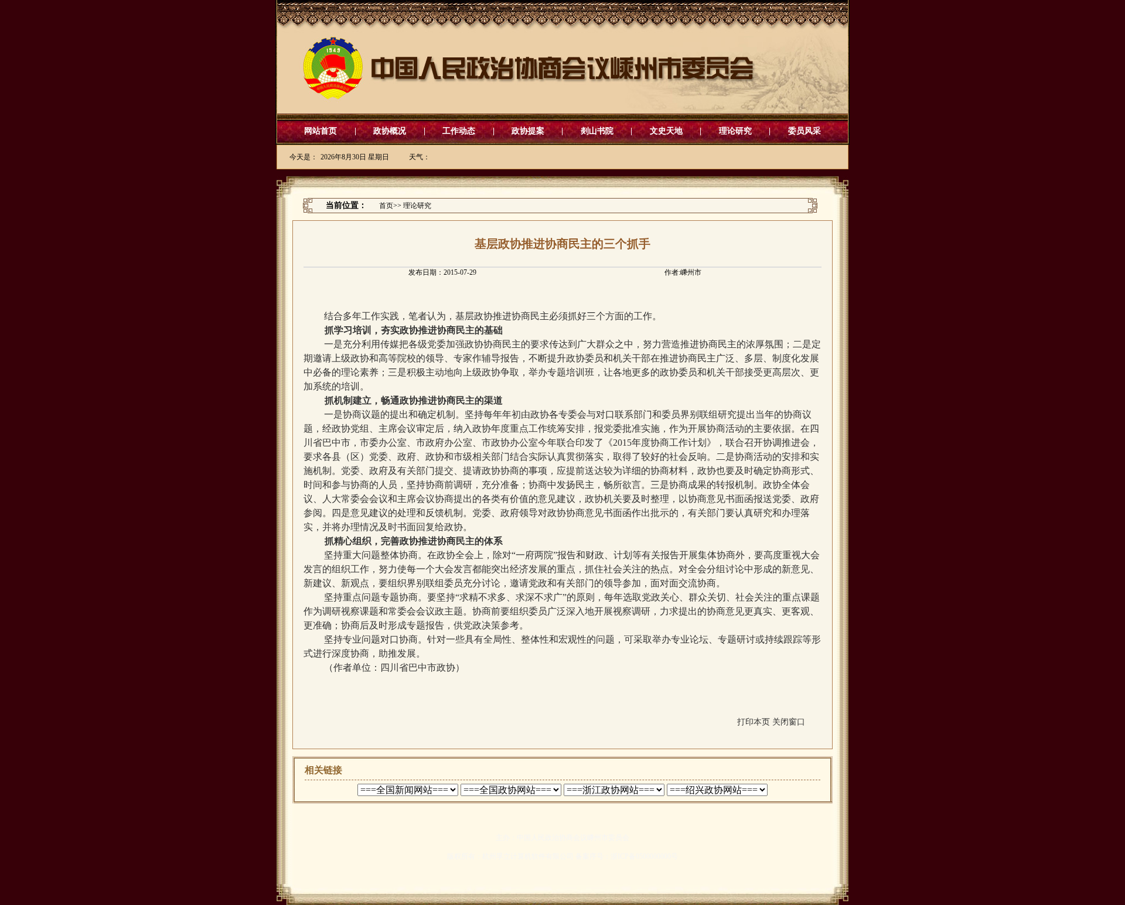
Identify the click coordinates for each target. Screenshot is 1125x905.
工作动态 (458, 131)
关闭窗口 (788, 722)
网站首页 (320, 131)
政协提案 (528, 131)
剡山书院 (597, 131)
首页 (386, 206)
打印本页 (753, 722)
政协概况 (389, 131)
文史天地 (666, 131)
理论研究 (735, 131)
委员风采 (804, 131)
